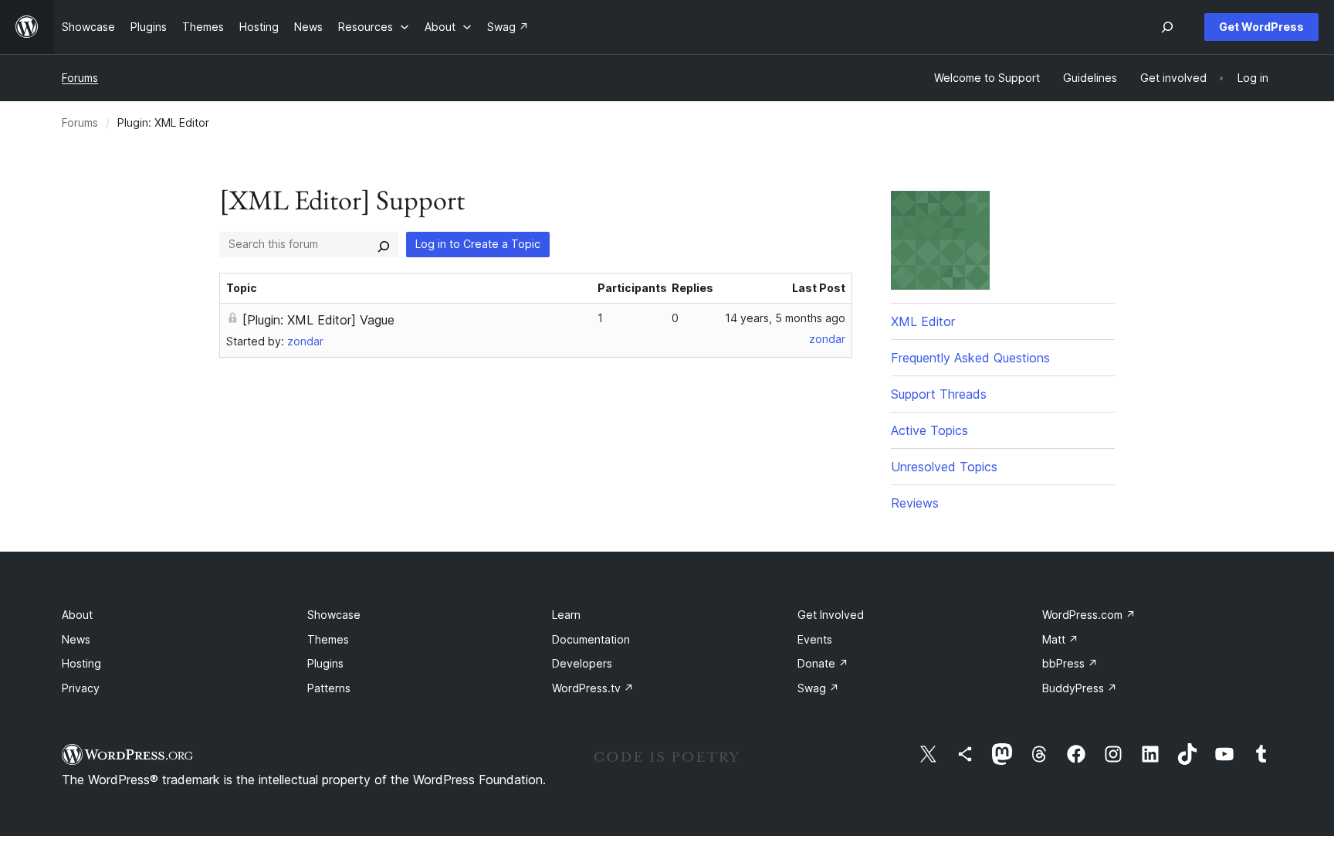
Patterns (328, 688)
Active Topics (929, 430)
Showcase (334, 614)
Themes (328, 639)
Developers (582, 663)
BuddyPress (1079, 688)
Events (814, 639)
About (77, 614)
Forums (80, 77)
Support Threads (939, 394)
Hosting (81, 663)
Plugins (325, 663)
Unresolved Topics (944, 466)
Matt (1060, 639)
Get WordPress (1261, 26)
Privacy (81, 688)
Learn (566, 614)
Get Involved (830, 614)
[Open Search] (1167, 27)
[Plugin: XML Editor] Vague (318, 320)
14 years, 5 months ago (785, 317)
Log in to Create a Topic (477, 243)
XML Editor (923, 321)
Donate (822, 663)
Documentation (591, 639)
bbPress (1070, 663)
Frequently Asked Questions (970, 357)
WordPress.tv (593, 688)
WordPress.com (1089, 614)
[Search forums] (383, 244)
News (76, 639)
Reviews (915, 503)
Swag (818, 688)
